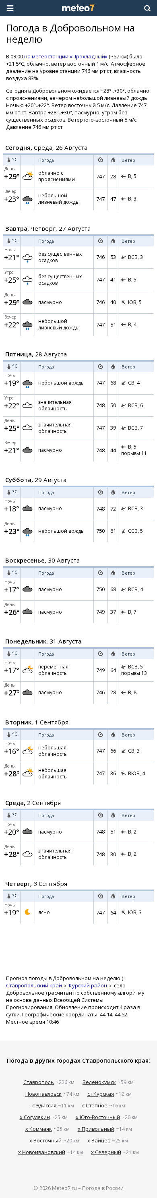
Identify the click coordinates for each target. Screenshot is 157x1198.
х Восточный (45, 1140)
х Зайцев (98, 1140)
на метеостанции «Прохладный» (65, 56)
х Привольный (96, 1128)
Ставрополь (38, 1082)
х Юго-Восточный (98, 1117)
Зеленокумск (99, 1082)
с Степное (94, 1105)
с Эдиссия (44, 1105)
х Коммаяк (38, 1128)
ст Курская (100, 1093)
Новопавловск (43, 1093)
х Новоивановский (41, 1152)
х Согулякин (35, 1117)
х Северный (106, 1152)
